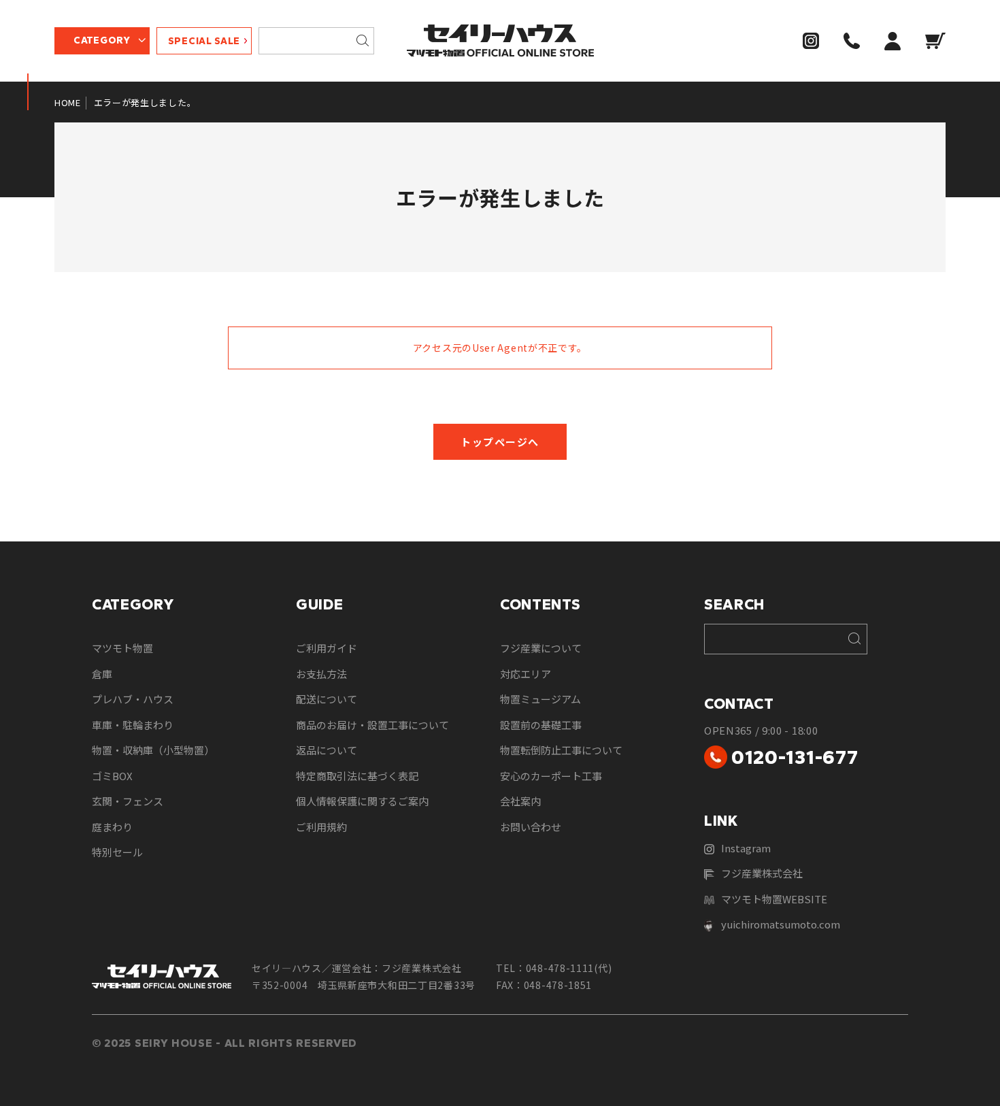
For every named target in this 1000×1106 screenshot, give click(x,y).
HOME (67, 102)
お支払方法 (321, 674)
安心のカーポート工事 (551, 776)
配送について (326, 699)
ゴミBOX (112, 776)
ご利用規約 (321, 827)
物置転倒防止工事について (561, 750)
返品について (326, 750)
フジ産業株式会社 (762, 873)
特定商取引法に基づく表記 (357, 776)
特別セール (117, 852)
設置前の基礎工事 (541, 725)
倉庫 (102, 674)
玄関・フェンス (127, 801)
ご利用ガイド (326, 648)
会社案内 (520, 801)
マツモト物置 (122, 648)
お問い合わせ (530, 827)
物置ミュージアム (540, 699)
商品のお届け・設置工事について (372, 725)
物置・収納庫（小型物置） (153, 750)
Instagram (746, 848)
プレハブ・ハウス (132, 699)
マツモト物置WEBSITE (774, 899)
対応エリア (525, 674)
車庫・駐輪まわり (132, 725)
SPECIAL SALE (204, 41)
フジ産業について (541, 648)
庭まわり (112, 827)
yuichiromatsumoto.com (780, 924)
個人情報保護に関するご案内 (362, 801)
